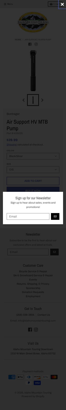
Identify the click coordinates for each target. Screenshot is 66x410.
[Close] (62, 4)
